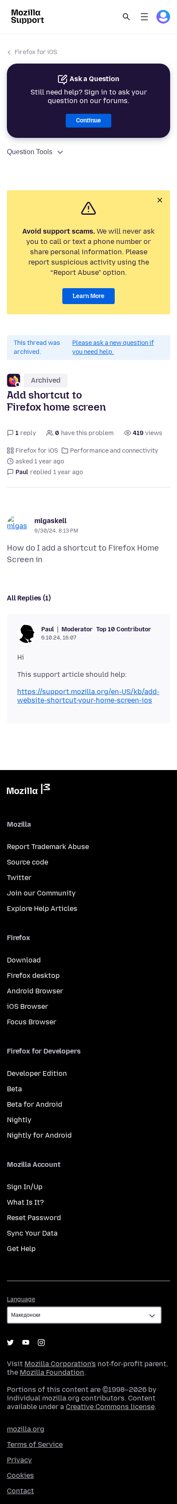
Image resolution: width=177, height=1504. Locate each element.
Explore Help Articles (42, 908)
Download (24, 960)
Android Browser (35, 991)
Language (21, 1299)
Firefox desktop (33, 975)
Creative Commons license (110, 1407)
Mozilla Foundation (52, 1372)
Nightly (19, 1120)
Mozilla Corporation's (60, 1364)
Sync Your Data (32, 1233)
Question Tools (29, 151)
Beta (14, 1089)
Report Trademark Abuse (48, 847)
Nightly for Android (39, 1135)
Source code (27, 862)
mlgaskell (50, 521)
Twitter (19, 878)
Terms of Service (35, 1444)
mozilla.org (25, 1429)
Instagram (41, 1342)
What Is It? (25, 1202)
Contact (20, 1491)
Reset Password (34, 1218)
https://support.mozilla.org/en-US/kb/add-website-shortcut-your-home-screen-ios (88, 696)
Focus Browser (31, 1022)
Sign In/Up (25, 1187)
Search (126, 17)
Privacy (19, 1460)
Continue (88, 120)
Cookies (20, 1475)
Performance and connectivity (114, 450)
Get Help (21, 1249)
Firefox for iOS (36, 52)
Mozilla (28, 791)
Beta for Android (34, 1104)
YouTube (25, 1342)
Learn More (88, 296)
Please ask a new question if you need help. (113, 347)
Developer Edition (37, 1073)
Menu (144, 17)
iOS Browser (27, 1006)
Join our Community (41, 893)
